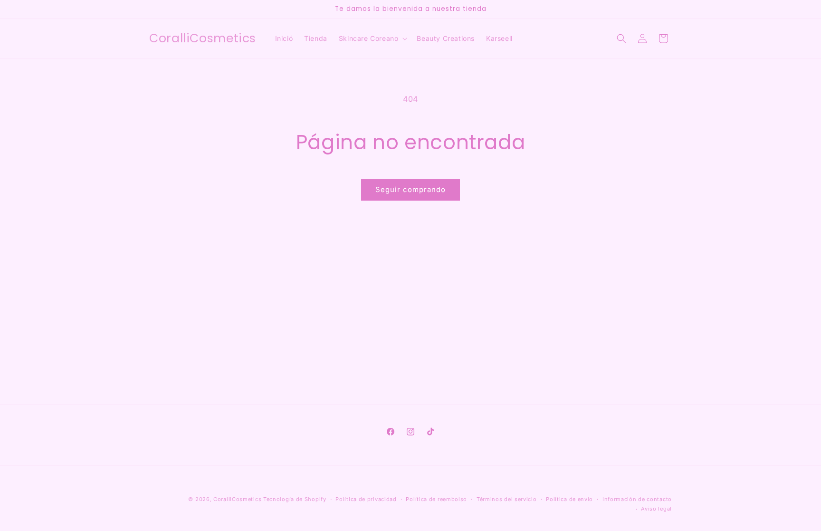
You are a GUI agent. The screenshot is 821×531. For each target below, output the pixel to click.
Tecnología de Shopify (294, 499)
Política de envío (569, 499)
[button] (372, 38)
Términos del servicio (507, 499)
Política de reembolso (436, 499)
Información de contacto (637, 499)
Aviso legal (656, 508)
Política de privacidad (365, 499)
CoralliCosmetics (237, 499)
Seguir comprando (410, 189)
